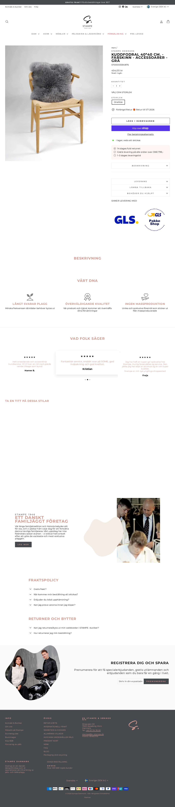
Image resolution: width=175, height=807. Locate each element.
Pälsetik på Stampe (14, 730)
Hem (113, 48)
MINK (46, 744)
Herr (46, 34)
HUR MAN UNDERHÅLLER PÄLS (59, 737)
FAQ (36, 7)
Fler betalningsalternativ (140, 134)
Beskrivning (140, 166)
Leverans (140, 181)
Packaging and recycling (55, 755)
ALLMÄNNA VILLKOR (53, 734)
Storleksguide (11, 734)
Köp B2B (9, 741)
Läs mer (23, 544)
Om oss (28, 7)
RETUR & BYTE (50, 723)
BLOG (46, 751)
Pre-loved (136, 34)
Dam (34, 34)
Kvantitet (118, 82)
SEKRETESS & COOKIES (55, 730)
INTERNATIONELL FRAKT (55, 727)
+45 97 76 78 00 (93, 730)
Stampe (87, 797)
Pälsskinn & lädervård (87, 34)
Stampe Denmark (123, 51)
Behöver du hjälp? (140, 193)
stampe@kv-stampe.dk (93, 734)
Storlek (117, 98)
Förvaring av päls (13, 744)
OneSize (118, 102)
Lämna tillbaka (141, 187)
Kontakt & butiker (13, 7)
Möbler (61, 34)
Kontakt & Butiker (13, 723)
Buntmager (10, 737)
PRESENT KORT (51, 741)
